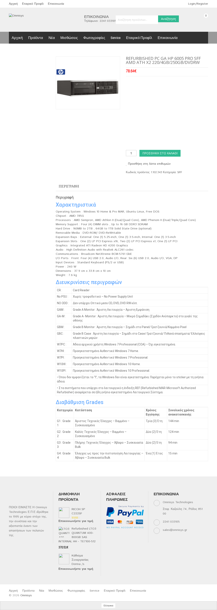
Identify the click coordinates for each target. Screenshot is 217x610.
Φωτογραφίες (94, 37)
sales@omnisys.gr (175, 530)
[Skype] (125, 540)
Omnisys (26, 595)
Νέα (52, 37)
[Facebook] (109, 534)
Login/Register (197, 4)
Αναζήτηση (168, 19)
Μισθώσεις (69, 37)
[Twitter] (117, 534)
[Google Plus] (134, 540)
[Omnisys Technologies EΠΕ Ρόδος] (16, 16)
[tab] (69, 186)
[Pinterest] (117, 540)
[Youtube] (109, 540)
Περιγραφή (69, 186)
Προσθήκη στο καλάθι (160, 153)
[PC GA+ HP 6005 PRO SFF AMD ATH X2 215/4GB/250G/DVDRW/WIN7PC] (88, 82)
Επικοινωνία (56, 4)
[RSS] (134, 534)
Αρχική (13, 4)
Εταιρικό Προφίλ (33, 4)
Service (116, 37)
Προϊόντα (35, 37)
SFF (179, 172)
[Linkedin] (125, 534)
